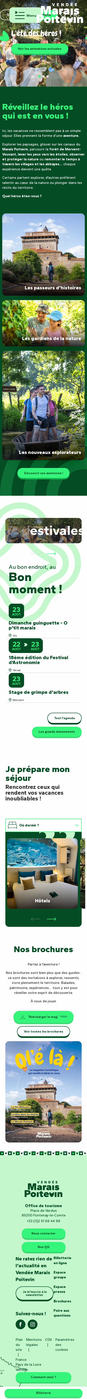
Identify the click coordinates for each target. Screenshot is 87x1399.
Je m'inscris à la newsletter (35, 1293)
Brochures (62, 1301)
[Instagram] (32, 1326)
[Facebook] (20, 1326)
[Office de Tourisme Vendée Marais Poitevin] (60, 10)
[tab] (39, 825)
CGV (48, 1339)
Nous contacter (43, 1233)
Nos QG (44, 1247)
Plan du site (19, 1344)
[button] (5, 43)
